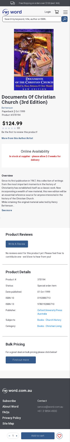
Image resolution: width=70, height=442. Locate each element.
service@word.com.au (50, 406)
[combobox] (32, 19)
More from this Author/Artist (17, 138)
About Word (10, 406)
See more (7, 210)
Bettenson (7, 108)
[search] (65, 19)
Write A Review (16, 244)
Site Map (8, 423)
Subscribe (9, 401)
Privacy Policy (11, 418)
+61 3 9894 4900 (47, 411)
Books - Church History (49, 320)
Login (48, 11)
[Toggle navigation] (65, 12)
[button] (9, 435)
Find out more (21, 360)
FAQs (5, 412)
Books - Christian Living (49, 326)
